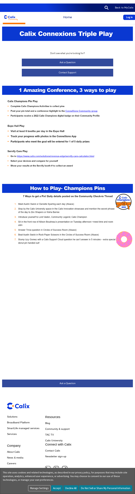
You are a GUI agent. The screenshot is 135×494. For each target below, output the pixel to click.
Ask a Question (67, 62)
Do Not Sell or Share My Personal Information (105, 488)
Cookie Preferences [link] (10, 1)
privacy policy (82, 472)
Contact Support (67, 72)
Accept (57, 488)
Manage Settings (39, 488)
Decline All (70, 488)
